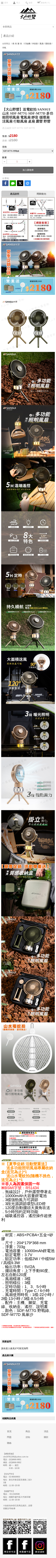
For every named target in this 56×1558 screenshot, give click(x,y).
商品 (28, 1431)
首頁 (9, 1431)
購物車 (45, 3)
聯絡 (9, 1443)
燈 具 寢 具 (17, 43)
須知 (28, 1437)
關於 (46, 1437)
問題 (9, 1437)
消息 (46, 1431)
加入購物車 (28, 170)
